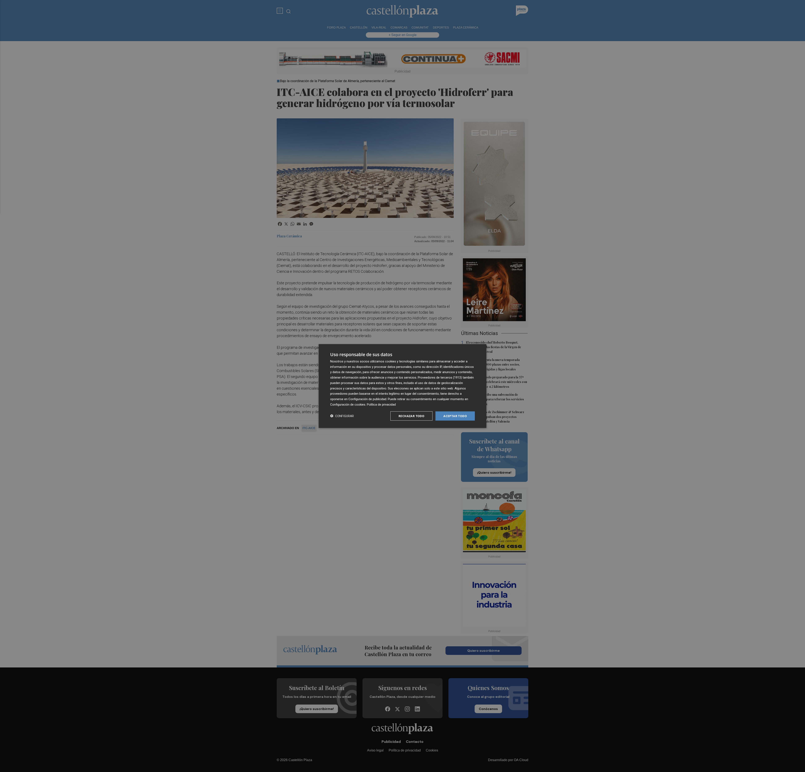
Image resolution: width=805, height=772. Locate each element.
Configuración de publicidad (367, 399)
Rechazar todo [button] (411, 416)
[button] (342, 416)
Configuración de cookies (347, 404)
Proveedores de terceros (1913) (440, 377)
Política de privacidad (381, 404)
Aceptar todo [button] (455, 416)
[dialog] (402, 386)
